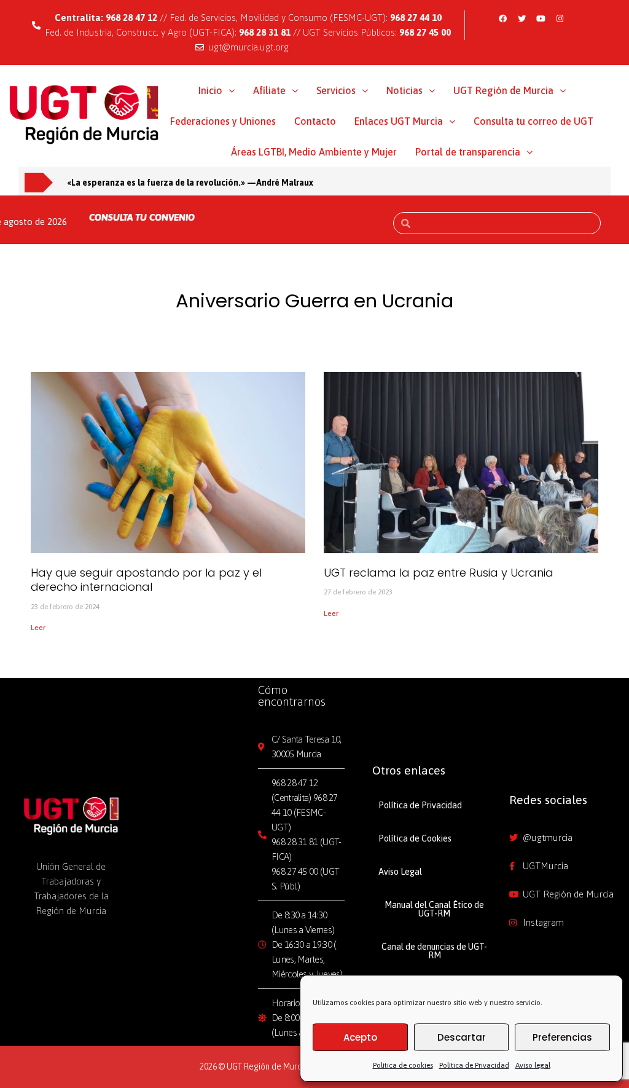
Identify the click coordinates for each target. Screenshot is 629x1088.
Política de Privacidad (474, 1065)
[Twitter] (521, 18)
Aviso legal (532, 1065)
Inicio (210, 90)
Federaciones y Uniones (223, 121)
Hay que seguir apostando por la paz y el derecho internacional (146, 579)
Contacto (315, 121)
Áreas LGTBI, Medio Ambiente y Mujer (314, 151)
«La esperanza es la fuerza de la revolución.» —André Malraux (190, 182)
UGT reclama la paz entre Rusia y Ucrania (438, 572)
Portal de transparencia (467, 151)
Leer (38, 627)
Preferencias (562, 1037)
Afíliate (269, 90)
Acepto (360, 1037)
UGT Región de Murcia (503, 90)
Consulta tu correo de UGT (533, 121)
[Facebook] (502, 18)
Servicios (336, 90)
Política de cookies (403, 1065)
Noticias (404, 90)
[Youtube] (541, 18)
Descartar (461, 1037)
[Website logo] (84, 113)
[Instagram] (560, 18)
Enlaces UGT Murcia (398, 121)
